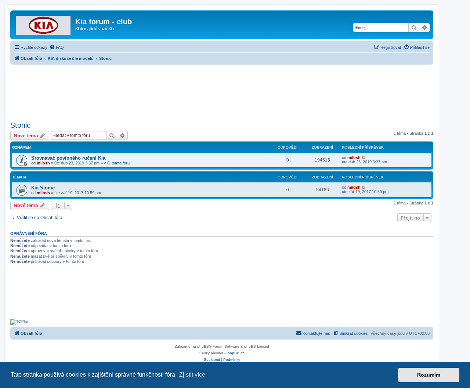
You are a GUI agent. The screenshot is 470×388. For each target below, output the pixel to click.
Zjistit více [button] (192, 374)
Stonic (20, 125)
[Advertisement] (221, 90)
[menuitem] (56, 47)
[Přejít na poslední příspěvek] (364, 157)
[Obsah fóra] (43, 24)
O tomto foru (118, 163)
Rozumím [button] (428, 375)
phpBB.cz (236, 353)
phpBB (203, 346)
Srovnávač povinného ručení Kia (68, 158)
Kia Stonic (43, 188)
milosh (43, 163)
